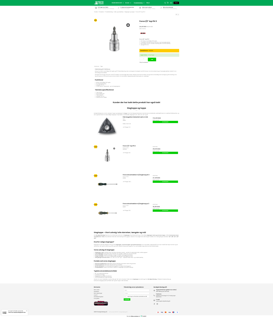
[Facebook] (154, 304)
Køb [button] (152, 59)
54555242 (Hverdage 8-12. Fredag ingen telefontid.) (166, 296)
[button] (176, 14)
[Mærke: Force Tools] (142, 33)
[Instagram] (157, 304)
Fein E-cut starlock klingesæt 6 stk (16, 312)
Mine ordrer (96, 289)
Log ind (95, 295)
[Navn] (136, 290)
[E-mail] (136, 293)
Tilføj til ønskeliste (143, 62)
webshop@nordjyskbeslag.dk (163, 301)
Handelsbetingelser (98, 296)
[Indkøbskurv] (167, 3)
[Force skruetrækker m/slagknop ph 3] (107, 187)
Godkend (127, 299)
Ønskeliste (96, 291)
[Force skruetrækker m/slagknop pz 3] (107, 216)
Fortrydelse (96, 298)
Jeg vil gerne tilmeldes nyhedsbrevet (136, 296)
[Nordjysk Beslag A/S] (99, 2)
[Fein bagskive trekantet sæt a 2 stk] (107, 129)
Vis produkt (165, 122)
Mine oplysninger (98, 293)
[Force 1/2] (107, 158)
